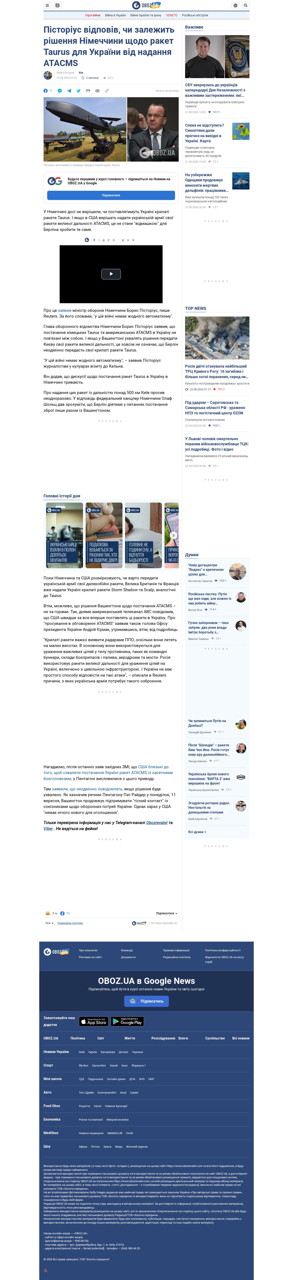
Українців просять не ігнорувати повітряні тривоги (214, 104)
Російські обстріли (195, 15)
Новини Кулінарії (116, 1106)
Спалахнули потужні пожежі (205, 419)
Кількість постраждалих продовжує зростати (217, 383)
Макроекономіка (117, 1119)
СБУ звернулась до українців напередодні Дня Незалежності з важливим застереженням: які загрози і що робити (215, 90)
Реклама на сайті (90, 957)
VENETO (171, 15)
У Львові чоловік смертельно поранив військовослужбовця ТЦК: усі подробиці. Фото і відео (217, 443)
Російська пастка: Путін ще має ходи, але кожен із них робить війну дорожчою (209, 599)
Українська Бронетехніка (203, 790)
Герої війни (92, 15)
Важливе (194, 27)
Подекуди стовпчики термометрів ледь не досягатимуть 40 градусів (203, 152)
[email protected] (94, 1248)
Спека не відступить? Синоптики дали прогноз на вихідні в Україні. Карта (204, 133)
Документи (128, 957)
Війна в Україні (115, 15)
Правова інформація (176, 950)
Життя (129, 1038)
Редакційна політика (70, 923)
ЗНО (142, 1079)
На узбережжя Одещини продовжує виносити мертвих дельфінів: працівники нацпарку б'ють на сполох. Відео (205, 183)
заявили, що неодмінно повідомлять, (87, 788)
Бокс (125, 1065)
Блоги (183, 1038)
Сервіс (134, 1092)
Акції (123, 1092)
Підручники (95, 1079)
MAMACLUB (114, 1133)
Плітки (95, 1146)
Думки (191, 554)
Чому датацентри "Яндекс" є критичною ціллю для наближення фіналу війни (206, 570)
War (81, 72)
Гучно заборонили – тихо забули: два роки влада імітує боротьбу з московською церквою (208, 628)
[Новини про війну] (139, 924)
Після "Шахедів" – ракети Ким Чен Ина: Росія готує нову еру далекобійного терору (208, 750)
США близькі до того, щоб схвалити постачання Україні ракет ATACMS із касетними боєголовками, (108, 772)
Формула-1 (139, 1065)
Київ (82, 1052)
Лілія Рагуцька (65, 72)
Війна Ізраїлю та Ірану (145, 15)
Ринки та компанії (91, 1119)
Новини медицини (91, 1133)
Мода (118, 1146)
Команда (127, 950)
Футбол (83, 1065)
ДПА (132, 1079)
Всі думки (196, 832)
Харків (92, 1052)
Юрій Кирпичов (197, 819)
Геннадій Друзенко (199, 732)
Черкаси (137, 1052)
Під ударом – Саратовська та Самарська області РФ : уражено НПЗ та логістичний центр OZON (215, 407)
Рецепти (84, 1106)
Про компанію (88, 950)
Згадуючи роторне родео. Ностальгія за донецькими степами (209, 807)
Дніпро (123, 1052)
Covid (129, 1133)
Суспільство (215, 1038)
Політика (78, 1038)
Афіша (83, 1146)
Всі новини (240, 1038)
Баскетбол (99, 1065)
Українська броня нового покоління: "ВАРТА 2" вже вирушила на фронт (209, 778)
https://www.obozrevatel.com (184, 1166)
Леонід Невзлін (197, 761)
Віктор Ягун (195, 610)
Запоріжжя (108, 1052)
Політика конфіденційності (222, 950)
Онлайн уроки (116, 1079)
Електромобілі (107, 1092)
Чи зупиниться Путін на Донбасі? (207, 723)
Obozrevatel (157, 822)
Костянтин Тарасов (200, 581)
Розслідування (163, 1038)
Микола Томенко (198, 639)
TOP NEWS (195, 308)
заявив (64, 310)
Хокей (114, 1065)
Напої (97, 1106)
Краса (107, 1146)
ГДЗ (81, 1079)
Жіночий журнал (137, 1146)
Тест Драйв (86, 1092)
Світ (100, 1038)
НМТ (151, 1079)
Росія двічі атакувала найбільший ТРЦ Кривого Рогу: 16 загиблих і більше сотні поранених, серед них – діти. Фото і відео (216, 371)
